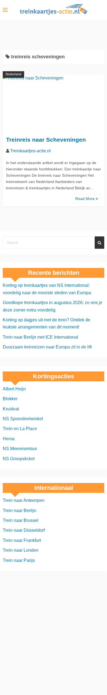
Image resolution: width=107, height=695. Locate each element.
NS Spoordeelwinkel (23, 418)
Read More (85, 198)
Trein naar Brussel (20, 520)
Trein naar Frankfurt (22, 540)
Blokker (10, 398)
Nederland (13, 74)
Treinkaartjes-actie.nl (30, 150)
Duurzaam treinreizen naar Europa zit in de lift (47, 347)
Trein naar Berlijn (19, 510)
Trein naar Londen (20, 550)
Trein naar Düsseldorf (24, 530)
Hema (9, 438)
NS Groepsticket (19, 458)
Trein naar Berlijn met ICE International (40, 337)
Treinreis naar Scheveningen (46, 139)
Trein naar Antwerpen (23, 500)
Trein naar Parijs (19, 560)
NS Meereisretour (20, 448)
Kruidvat (11, 409)
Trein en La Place (20, 428)
